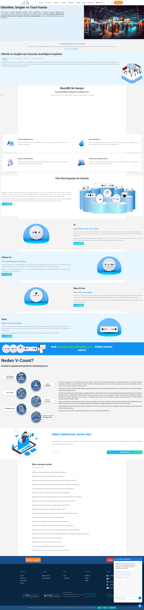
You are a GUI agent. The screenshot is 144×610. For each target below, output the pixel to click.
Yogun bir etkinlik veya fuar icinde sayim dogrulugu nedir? (48, 517)
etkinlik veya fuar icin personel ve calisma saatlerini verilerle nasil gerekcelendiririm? (56, 529)
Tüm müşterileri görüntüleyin (71, 49)
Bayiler (78, 2)
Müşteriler (71, 2)
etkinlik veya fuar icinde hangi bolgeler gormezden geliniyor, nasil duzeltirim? (54, 501)
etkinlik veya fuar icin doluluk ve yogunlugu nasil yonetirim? (48, 509)
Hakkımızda (90, 2)
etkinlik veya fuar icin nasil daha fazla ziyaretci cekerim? (48, 476)
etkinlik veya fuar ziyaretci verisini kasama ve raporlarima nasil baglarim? (52, 525)
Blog (83, 2)
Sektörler (57, 2)
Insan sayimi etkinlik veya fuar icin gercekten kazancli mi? (48, 546)
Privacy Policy (112, 607)
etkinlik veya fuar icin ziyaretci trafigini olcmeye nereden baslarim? (51, 550)
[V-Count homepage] (26, 2)
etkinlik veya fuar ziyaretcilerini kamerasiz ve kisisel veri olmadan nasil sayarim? (54, 513)
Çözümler (49, 2)
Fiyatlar (64, 2)
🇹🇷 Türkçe (100, 2)
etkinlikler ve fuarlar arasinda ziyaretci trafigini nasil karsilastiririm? (51, 493)
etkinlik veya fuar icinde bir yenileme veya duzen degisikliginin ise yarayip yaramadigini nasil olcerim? (60, 534)
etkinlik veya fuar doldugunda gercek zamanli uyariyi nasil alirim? (50, 521)
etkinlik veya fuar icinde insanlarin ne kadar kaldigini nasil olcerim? (51, 505)
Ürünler (41, 2)
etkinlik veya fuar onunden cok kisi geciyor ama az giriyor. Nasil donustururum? (54, 480)
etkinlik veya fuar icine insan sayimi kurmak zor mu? (46, 542)
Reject (105, 607)
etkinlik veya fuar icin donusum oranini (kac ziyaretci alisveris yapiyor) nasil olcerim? (56, 484)
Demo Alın (118, 2)
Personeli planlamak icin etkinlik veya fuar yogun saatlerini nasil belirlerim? (53, 488)
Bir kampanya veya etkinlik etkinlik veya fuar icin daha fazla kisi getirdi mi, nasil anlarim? (57, 497)
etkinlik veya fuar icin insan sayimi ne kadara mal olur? (47, 538)
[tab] (4, 58)
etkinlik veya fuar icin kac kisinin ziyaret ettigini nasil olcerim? (49, 472)
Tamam (99, 607)
